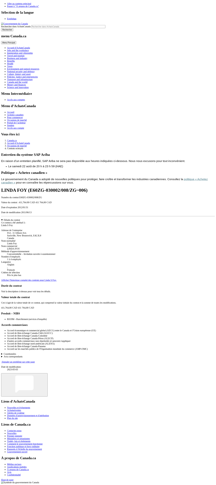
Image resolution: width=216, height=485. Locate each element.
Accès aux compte (15, 128)
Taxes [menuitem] (9, 66)
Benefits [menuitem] (11, 61)
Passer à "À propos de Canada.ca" (23, 6)
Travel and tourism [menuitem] (15, 55)
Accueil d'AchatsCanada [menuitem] (18, 48)
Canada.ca (12, 140)
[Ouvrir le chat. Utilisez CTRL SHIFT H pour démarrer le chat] (24, 385)
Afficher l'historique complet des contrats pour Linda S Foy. (29, 280)
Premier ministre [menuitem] (14, 436)
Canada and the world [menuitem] (17, 82)
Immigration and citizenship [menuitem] (20, 53)
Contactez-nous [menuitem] (14, 430)
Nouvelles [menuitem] (11, 433)
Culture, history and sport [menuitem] (19, 74)
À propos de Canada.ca (18, 469)
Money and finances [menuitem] (16, 84)
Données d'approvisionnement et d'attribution (28, 415)
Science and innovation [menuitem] (18, 87)
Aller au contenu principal (19, 3)
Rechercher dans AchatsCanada (16, 26)
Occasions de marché (17, 120)
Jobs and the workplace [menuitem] (18, 50)
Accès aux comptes (16, 99)
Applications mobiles (17, 467)
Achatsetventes (14, 410)
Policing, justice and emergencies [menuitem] (22, 77)
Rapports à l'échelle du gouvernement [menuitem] (24, 449)
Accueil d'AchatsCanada (18, 143)
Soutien (10, 125)
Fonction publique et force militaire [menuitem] (23, 446)
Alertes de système (15, 413)
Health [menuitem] (10, 63)
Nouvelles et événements (18, 407)
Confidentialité (14, 475)
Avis (9, 472)
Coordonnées (10, 354)
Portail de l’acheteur (16, 122)
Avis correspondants (13, 356)
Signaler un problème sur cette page (18, 362)
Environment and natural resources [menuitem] (23, 69)
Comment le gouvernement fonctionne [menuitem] (25, 444)
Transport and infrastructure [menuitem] (20, 79)
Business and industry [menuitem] (17, 58)
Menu (8, 43)
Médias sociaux (14, 464)
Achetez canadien (15, 115)
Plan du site (12, 418)
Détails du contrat (12, 220)
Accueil (10, 112)
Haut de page (7, 480)
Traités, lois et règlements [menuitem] (18, 441)
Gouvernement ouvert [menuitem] (17, 452)
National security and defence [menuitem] (21, 71)
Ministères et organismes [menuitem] (18, 438)
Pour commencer (15, 117)
